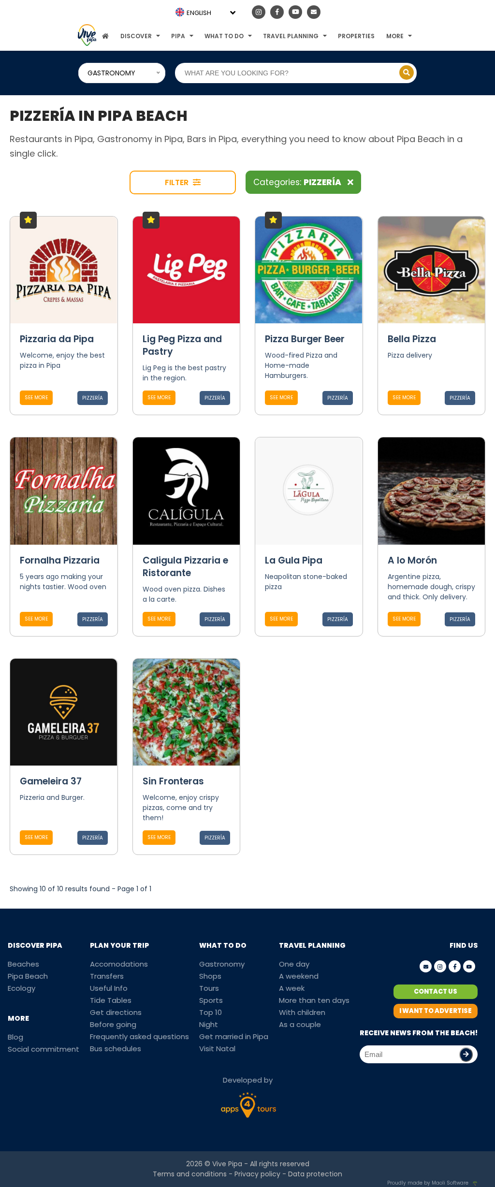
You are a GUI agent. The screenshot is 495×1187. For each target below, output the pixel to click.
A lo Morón (412, 560)
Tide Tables (110, 1000)
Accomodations (119, 964)
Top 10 (210, 1012)
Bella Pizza (412, 339)
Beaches (23, 964)
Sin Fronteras (173, 781)
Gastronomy (222, 964)
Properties (356, 36)
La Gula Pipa (293, 560)
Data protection (315, 1174)
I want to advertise (435, 1010)
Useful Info (109, 988)
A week (292, 988)
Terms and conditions (190, 1174)
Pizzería (92, 398)
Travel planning (291, 36)
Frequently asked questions (139, 1036)
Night (208, 1024)
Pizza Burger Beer (305, 339)
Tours (209, 988)
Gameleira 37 (51, 781)
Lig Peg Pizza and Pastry (182, 345)
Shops (210, 976)
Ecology (21, 988)
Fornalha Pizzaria (60, 560)
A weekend (299, 976)
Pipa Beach (28, 976)
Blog (15, 1037)
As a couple (300, 1024)
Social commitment (43, 1049)
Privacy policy (257, 1174)
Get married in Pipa (233, 1036)
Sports (211, 1000)
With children (302, 1012)
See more (36, 397)
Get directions (116, 1012)
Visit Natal (217, 1048)
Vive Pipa (227, 1164)
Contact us (435, 991)
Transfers (107, 976)
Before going (113, 1024)
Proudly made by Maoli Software (427, 1183)
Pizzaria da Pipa (57, 339)
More (395, 36)
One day (294, 964)
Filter (177, 182)
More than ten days (314, 1000)
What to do (224, 36)
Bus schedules (115, 1048)
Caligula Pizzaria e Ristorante (185, 566)
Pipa (178, 36)
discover (136, 36)
